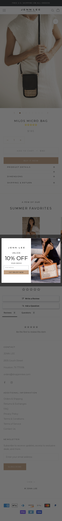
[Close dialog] (59, 240)
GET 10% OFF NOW (16, 272)
